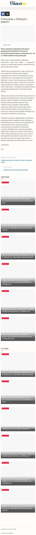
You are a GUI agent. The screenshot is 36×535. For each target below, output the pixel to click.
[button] (18, 8)
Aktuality (5, 182)
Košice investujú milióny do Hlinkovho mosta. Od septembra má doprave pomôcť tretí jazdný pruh (17, 336)
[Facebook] (3, 14)
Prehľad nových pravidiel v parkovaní (15, 429)
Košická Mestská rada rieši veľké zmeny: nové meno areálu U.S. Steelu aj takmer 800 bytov (17, 201)
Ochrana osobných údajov (7, 533)
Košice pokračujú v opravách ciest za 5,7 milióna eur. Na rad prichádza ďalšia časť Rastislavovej (16, 282)
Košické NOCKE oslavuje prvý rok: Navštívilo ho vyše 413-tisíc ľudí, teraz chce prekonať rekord (17, 228)
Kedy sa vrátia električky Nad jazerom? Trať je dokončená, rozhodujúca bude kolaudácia (17, 256)
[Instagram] (7, 14)
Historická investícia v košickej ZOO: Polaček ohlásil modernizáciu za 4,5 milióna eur (18, 310)
